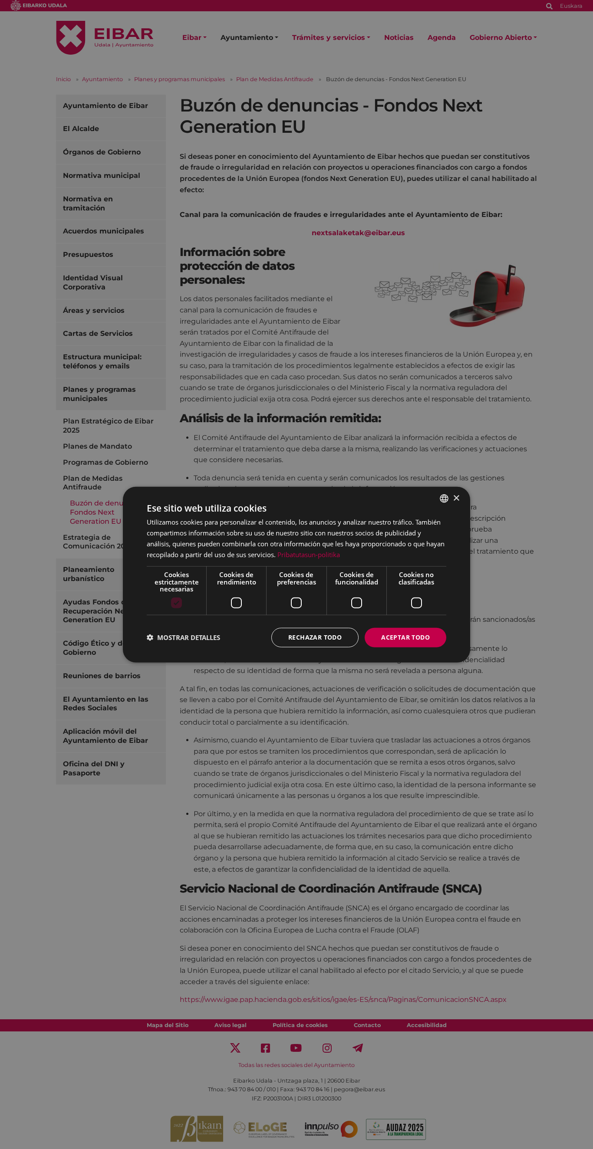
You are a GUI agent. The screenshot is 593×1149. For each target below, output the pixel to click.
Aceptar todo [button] (405, 637)
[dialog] (296, 575)
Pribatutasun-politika (308, 554)
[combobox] (444, 498)
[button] (183, 637)
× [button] (456, 498)
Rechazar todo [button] (315, 637)
